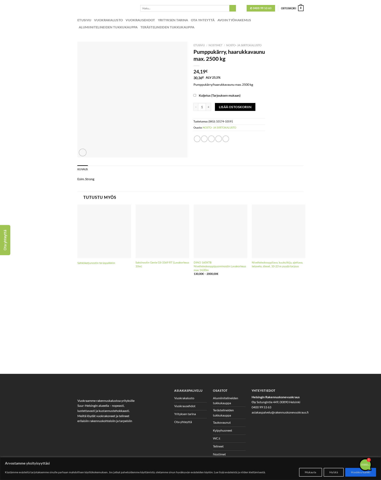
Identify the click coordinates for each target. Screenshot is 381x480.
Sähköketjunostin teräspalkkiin (96, 263)
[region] (190, 468)
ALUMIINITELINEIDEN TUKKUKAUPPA (108, 27)
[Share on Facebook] (197, 139)
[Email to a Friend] (211, 139)
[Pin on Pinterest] (218, 139)
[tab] (82, 169)
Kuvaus (82, 169)
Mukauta (310, 472)
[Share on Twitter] (204, 139)
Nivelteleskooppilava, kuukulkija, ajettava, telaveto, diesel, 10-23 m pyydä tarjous (277, 264)
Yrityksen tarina (173, 20)
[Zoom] (83, 152)
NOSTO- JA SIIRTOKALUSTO (244, 45)
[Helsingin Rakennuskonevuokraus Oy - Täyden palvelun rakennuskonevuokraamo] (105, 8)
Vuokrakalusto (108, 20)
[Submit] (232, 8)
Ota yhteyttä (203, 20)
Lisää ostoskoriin (235, 107)
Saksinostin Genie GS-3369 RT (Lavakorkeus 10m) (162, 264)
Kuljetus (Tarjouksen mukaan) (220, 95)
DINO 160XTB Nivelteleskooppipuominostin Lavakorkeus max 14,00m (220, 266)
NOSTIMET (215, 45)
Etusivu (84, 20)
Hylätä (333, 472)
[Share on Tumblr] (225, 139)
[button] (5, 240)
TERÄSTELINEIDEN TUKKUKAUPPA (167, 27)
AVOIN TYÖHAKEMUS (234, 20)
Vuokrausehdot (140, 20)
